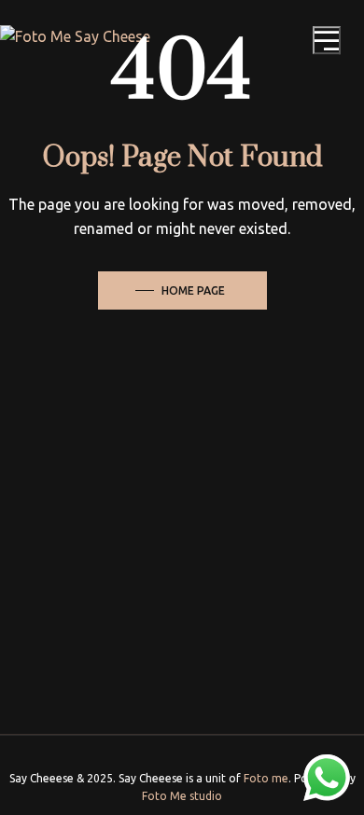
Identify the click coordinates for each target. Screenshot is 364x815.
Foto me (266, 778)
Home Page (193, 290)
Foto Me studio (182, 796)
